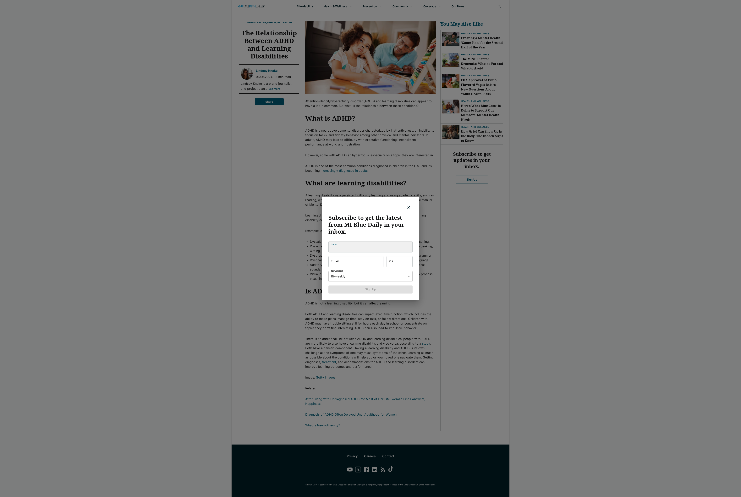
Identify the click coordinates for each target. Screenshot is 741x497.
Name (334, 244)
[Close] (409, 207)
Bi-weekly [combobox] (338, 276)
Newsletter (337, 270)
